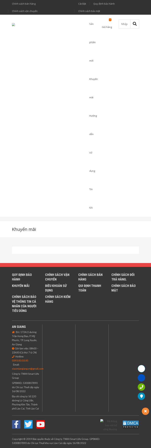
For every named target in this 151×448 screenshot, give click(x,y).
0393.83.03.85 (20, 360)
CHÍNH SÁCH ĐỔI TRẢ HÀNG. (123, 277)
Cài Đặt (82, 3)
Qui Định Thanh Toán (89, 288)
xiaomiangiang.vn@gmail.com (27, 368)
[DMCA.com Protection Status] (130, 424)
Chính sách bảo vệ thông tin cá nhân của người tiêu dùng (24, 304)
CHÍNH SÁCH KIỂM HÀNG (58, 299)
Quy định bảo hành (104, 3)
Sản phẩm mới (92, 42)
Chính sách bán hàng (24, 3)
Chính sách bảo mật (89, 11)
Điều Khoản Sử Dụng (56, 288)
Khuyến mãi (24, 229)
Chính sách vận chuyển (25, 11)
